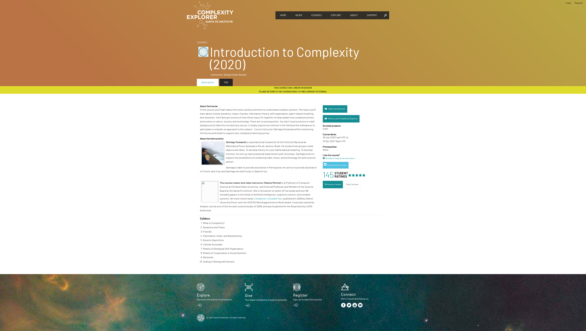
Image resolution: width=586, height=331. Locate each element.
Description (207, 82)
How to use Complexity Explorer (343, 119)
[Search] (385, 15)
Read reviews (352, 184)
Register (579, 3)
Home (283, 15)
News (298, 15)
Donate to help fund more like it (340, 158)
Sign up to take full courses (307, 299)
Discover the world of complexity (214, 299)
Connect (348, 295)
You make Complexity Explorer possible (266, 300)
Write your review (333, 184)
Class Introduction (336, 109)
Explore (336, 15)
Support (372, 15)
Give (248, 296)
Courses (316, 15)
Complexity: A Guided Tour (268, 198)
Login (568, 3)
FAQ (226, 82)
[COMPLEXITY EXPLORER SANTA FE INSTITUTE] (229, 15)
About (354, 15)
